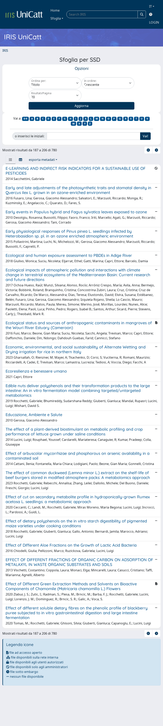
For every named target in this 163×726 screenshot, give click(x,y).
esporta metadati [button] (42, 159)
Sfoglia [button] (55, 18)
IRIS (5, 50)
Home (55, 10)
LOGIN (154, 22)
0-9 (25, 118)
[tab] (11, 159)
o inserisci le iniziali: (29, 136)
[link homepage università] (24, 14)
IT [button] (150, 6)
